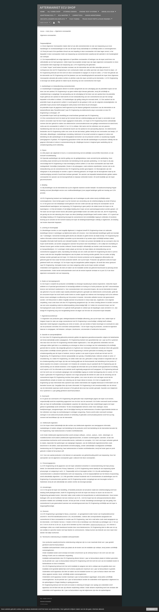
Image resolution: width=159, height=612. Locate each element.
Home (42, 31)
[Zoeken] (59, 22)
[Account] (54, 23)
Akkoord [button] (151, 609)
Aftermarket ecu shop (57, 7)
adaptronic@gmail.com (98, 524)
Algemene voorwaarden (63, 31)
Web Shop (49, 31)
